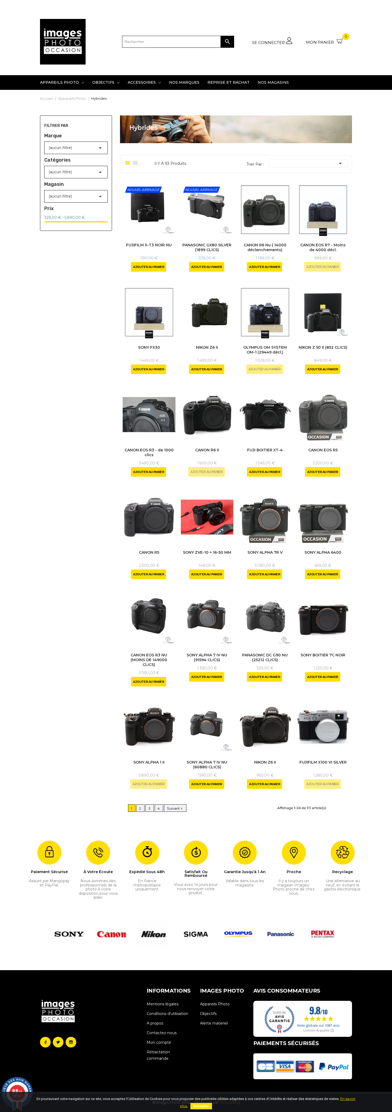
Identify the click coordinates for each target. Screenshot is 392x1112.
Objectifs (208, 1013)
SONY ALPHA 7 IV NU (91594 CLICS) (207, 657)
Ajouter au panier (148, 267)
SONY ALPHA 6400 (323, 552)
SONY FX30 (149, 347)
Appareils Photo (215, 1004)
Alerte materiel (214, 1023)
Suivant (175, 808)
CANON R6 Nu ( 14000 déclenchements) (265, 247)
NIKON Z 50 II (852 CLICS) (323, 347)
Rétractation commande (158, 1055)
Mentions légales (162, 1004)
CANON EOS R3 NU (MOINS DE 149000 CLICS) (149, 660)
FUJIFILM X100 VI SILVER (323, 762)
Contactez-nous (162, 1032)
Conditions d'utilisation (167, 1013)
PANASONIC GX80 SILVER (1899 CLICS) (206, 247)
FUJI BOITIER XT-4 (265, 450)
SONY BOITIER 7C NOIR (323, 655)
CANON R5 (149, 552)
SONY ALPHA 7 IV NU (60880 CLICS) (207, 764)
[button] (58, 934)
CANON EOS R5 (323, 450)
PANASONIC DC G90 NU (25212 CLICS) (265, 657)
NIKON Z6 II (207, 347)
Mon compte (159, 1042)
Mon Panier (326, 40)
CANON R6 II (207, 450)
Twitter (58, 1042)
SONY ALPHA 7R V (265, 552)
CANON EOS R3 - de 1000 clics (149, 452)
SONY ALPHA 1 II (149, 762)
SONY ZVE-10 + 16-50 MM (207, 552)
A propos (155, 1023)
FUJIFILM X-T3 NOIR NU (149, 245)
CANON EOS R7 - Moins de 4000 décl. (323, 247)
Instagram (71, 1042)
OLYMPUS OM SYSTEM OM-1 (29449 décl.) (265, 350)
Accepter (201, 1106)
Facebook (45, 1042)
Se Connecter (269, 42)
